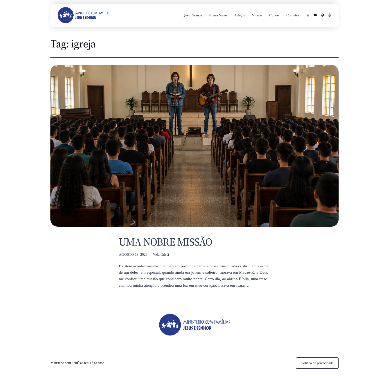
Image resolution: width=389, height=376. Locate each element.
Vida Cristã (161, 254)
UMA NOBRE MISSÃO (165, 242)
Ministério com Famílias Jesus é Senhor (77, 363)
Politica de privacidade (317, 363)
